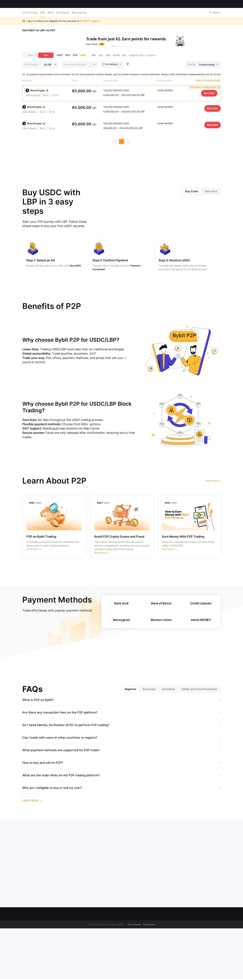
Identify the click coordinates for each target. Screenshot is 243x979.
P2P (42, 12)
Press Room (71, 934)
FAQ (161, 922)
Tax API (120, 966)
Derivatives (213, 928)
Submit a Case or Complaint (174, 928)
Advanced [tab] (148, 689)
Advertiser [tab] (168, 689)
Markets (39, 3)
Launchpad (213, 941)
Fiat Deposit (62, 12)
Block (51, 12)
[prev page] (115, 141)
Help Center (165, 934)
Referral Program (125, 941)
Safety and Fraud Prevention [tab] (199, 689)
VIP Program (122, 934)
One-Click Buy (30, 12)
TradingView (214, 953)
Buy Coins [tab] (191, 191)
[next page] (128, 141)
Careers (69, 966)
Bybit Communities (75, 941)
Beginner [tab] (130, 689)
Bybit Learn (165, 953)
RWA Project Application (129, 960)
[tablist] (201, 191)
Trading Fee (165, 960)
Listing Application (125, 953)
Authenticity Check (169, 972)
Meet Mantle (72, 928)
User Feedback (167, 947)
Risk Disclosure (73, 953)
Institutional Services (127, 947)
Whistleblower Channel (77, 960)
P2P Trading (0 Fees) (127, 928)
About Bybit (71, 922)
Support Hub (166, 941)
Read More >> (34, 549)
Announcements (74, 947)
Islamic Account (73, 972)
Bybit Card (213, 947)
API (161, 966)
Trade (210, 922)
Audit (118, 972)
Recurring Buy (79, 12)
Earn (209, 934)
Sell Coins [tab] (211, 191)
